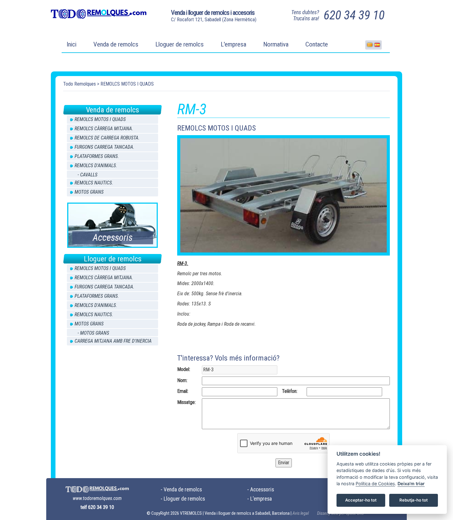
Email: (182, 391)
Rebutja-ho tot (413, 500)
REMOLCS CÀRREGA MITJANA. (104, 128)
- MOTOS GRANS (93, 333)
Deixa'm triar (411, 483)
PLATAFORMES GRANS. (97, 156)
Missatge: (186, 402)
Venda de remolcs (115, 44)
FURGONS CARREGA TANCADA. (104, 147)
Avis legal (300, 513)
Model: (183, 369)
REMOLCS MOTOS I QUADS (127, 84)
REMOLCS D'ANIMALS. (96, 165)
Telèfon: (289, 391)
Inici (71, 44)
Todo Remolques (79, 84)
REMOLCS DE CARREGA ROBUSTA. (107, 138)
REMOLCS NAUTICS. (94, 183)
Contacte (316, 44)
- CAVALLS (87, 175)
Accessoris (262, 489)
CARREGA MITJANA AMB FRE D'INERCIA (113, 341)
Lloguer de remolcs (179, 44)
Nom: (182, 380)
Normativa (275, 44)
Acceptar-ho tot (361, 500)
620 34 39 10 (354, 15)
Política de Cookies (375, 483)
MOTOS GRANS (89, 192)
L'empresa (233, 44)
